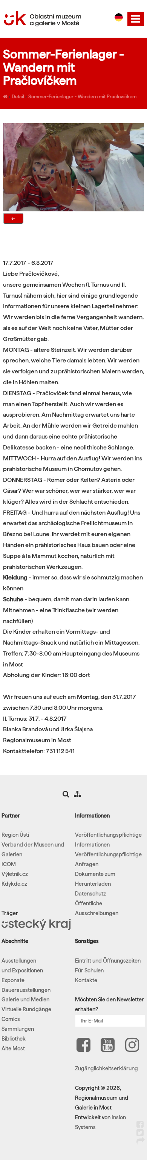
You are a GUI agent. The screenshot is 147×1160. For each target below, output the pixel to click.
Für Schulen (89, 970)
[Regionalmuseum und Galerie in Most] (5, 96)
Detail (18, 96)
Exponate (13, 980)
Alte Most (13, 1048)
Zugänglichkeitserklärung (106, 1068)
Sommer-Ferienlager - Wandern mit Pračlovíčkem (82, 96)
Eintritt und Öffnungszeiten (108, 961)
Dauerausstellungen (26, 990)
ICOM (9, 864)
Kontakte (86, 980)
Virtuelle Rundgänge (26, 1009)
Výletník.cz (15, 874)
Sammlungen (18, 1029)
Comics (11, 1019)
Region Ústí (15, 835)
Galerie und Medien (25, 999)
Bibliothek (14, 1039)
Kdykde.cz (14, 884)
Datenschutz (90, 894)
